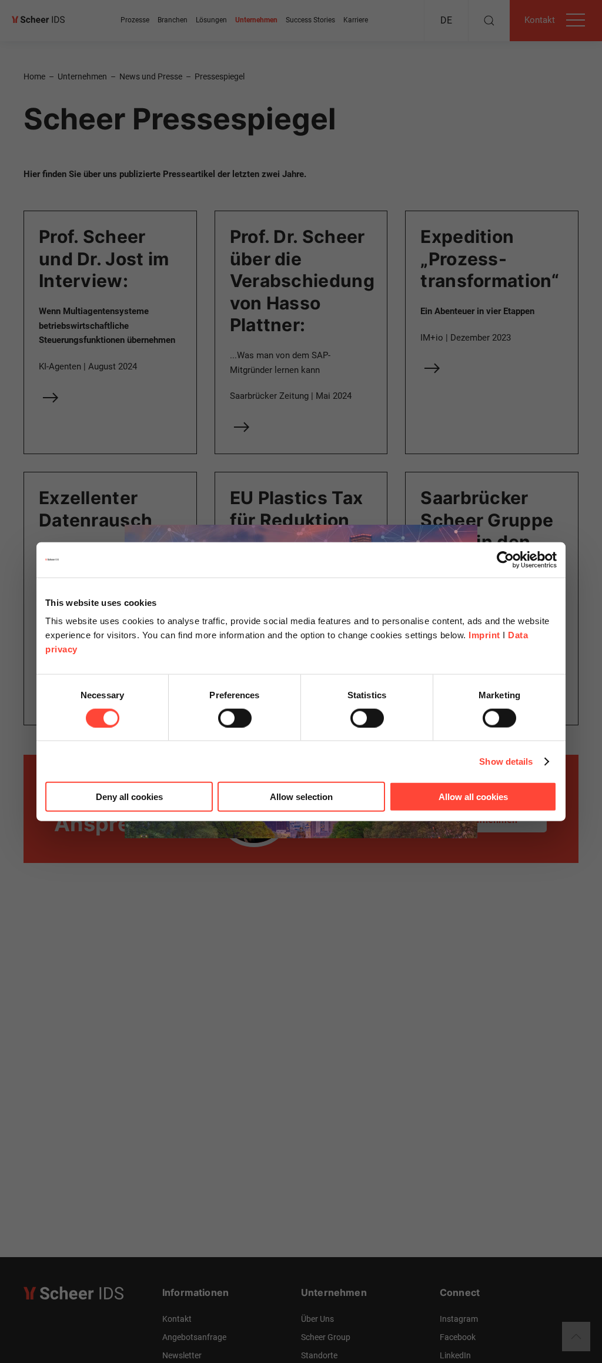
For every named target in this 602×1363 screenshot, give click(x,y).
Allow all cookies (473, 797)
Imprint (484, 635)
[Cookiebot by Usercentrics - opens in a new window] (505, 559)
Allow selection (301, 797)
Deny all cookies (129, 797)
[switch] (235, 717)
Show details (506, 761)
